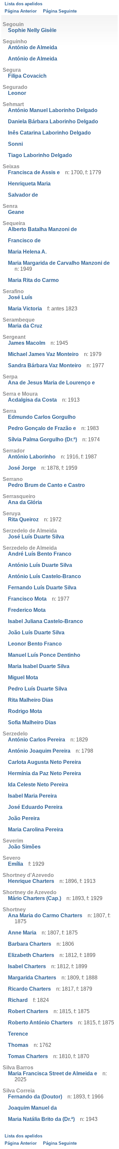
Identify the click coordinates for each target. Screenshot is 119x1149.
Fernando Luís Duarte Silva (42, 587)
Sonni (15, 144)
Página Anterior (21, 11)
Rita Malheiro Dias (30, 700)
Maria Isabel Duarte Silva (38, 666)
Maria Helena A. (27, 252)
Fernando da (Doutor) (35, 1096)
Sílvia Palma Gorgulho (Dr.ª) (42, 439)
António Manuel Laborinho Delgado (53, 110)
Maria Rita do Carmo (33, 280)
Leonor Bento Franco (35, 644)
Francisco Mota (27, 599)
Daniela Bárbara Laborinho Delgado (53, 121)
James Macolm (26, 343)
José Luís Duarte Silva (36, 536)
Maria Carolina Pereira (35, 829)
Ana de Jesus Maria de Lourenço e (51, 382)
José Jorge (22, 468)
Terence (18, 1034)
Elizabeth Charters (31, 955)
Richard (18, 1000)
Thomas (18, 1045)
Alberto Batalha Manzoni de (42, 229)
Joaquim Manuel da (32, 1108)
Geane (16, 212)
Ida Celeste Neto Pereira (38, 784)
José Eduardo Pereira (35, 807)
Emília (15, 864)
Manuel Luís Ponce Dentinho (44, 655)
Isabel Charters (27, 966)
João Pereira (24, 818)
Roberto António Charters (40, 1022)
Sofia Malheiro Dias (32, 722)
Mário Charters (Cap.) (34, 898)
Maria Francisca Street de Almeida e (52, 1073)
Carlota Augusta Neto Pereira (44, 762)
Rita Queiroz (23, 519)
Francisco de (24, 240)
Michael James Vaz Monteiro (43, 354)
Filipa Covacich (27, 76)
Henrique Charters (31, 881)
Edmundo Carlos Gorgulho (42, 417)
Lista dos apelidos (23, 3)
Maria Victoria (25, 308)
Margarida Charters (32, 977)
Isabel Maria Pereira (32, 796)
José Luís (20, 297)
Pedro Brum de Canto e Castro (46, 485)
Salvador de (23, 195)
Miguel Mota (23, 677)
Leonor (17, 93)
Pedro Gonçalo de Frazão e (42, 428)
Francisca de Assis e (34, 172)
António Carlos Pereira (36, 739)
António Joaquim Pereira (39, 751)
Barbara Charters (29, 944)
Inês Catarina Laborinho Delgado (49, 133)
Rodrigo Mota (25, 711)
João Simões (24, 847)
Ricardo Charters (29, 989)
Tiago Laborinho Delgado (40, 155)
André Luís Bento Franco (39, 554)
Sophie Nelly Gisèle (32, 30)
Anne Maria (22, 932)
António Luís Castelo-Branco (44, 576)
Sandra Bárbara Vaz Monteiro (44, 365)
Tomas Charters (28, 1056)
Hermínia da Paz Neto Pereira (44, 773)
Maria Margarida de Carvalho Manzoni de (59, 263)
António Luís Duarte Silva (40, 565)
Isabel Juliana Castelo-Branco (45, 621)
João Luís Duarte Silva (36, 632)
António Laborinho (32, 456)
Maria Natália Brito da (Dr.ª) (41, 1119)
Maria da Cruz (25, 326)
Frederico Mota (27, 610)
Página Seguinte (60, 11)
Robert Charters (28, 1011)
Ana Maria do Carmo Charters (45, 915)
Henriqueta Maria (29, 183)
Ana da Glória (25, 502)
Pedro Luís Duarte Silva (37, 689)
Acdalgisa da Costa (32, 400)
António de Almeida (32, 47)
